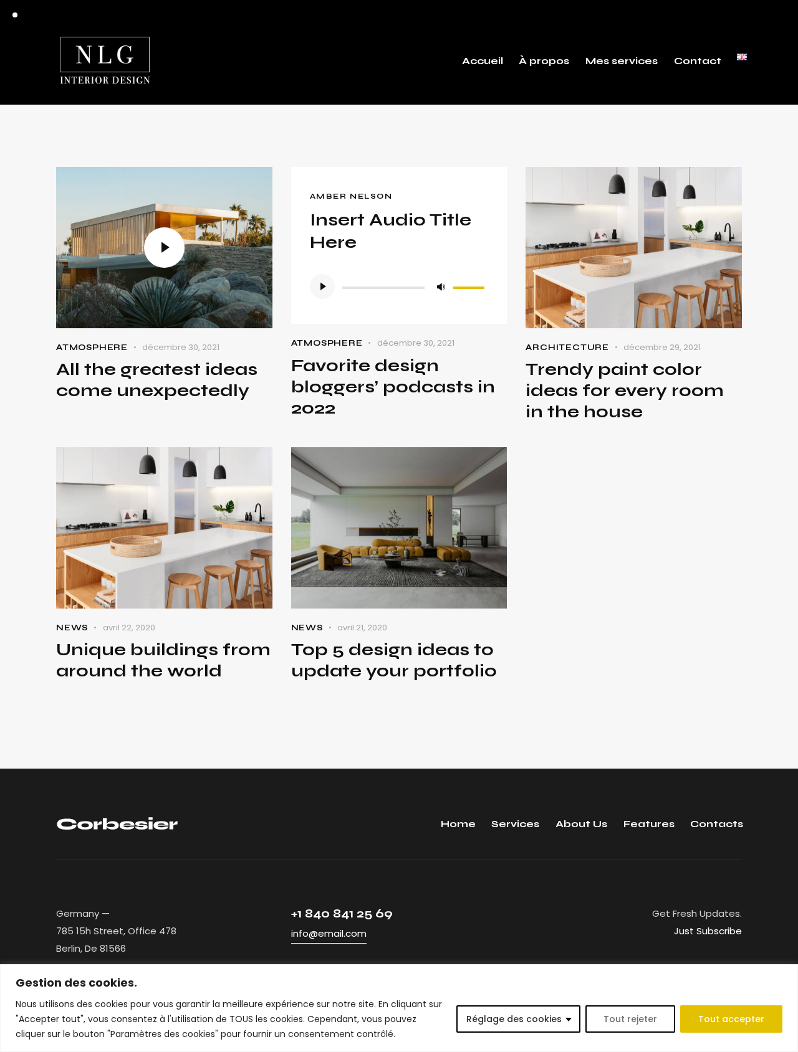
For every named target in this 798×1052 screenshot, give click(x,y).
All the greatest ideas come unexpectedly (156, 380)
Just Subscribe (708, 930)
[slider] (470, 285)
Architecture (567, 348)
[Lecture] (322, 286)
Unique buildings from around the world (163, 660)
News (72, 628)
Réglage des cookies (514, 1019)
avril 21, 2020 (362, 627)
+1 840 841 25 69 (342, 913)
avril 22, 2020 (129, 627)
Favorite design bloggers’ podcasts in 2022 (393, 387)
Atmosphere (92, 348)
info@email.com (329, 933)
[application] (399, 286)
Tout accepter (731, 1019)
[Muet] (440, 286)
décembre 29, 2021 (662, 347)
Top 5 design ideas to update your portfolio (394, 660)
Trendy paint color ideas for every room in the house (625, 390)
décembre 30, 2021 (180, 347)
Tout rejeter (630, 1019)
